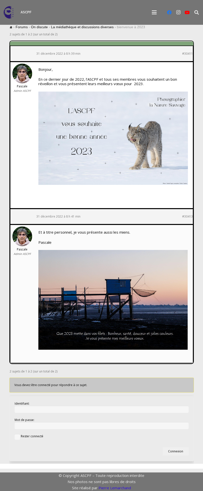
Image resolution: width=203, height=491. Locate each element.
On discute (39, 27)
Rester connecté (32, 436)
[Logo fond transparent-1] (9, 12)
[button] (154, 12)
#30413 (187, 217)
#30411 (187, 54)
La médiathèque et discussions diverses (82, 27)
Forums (22, 27)
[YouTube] (187, 12)
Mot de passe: (24, 420)
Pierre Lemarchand (115, 487)
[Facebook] (169, 12)
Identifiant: (22, 403)
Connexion (175, 451)
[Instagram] (178, 12)
